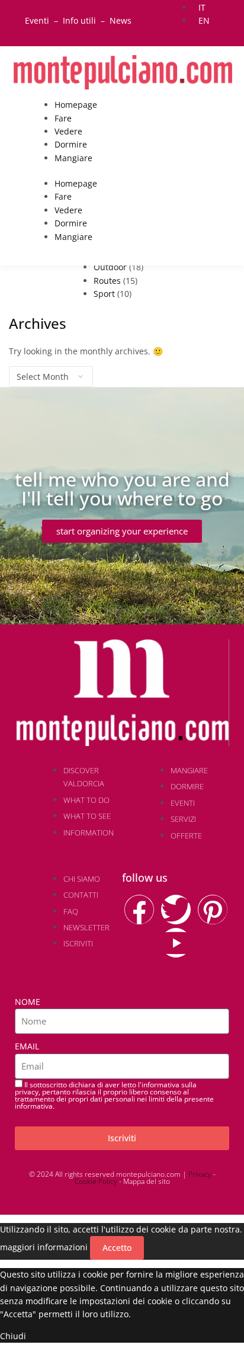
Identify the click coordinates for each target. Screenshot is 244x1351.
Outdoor (110, 267)
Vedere (68, 131)
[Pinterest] (212, 909)
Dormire (70, 144)
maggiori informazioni (44, 1247)
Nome (27, 1001)
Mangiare (73, 158)
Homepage (75, 104)
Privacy (199, 1174)
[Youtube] (176, 943)
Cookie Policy (96, 1181)
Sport (104, 293)
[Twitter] (176, 909)
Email (27, 1046)
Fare (63, 118)
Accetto (116, 1247)
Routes (107, 280)
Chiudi (13, 1336)
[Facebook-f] (139, 909)
